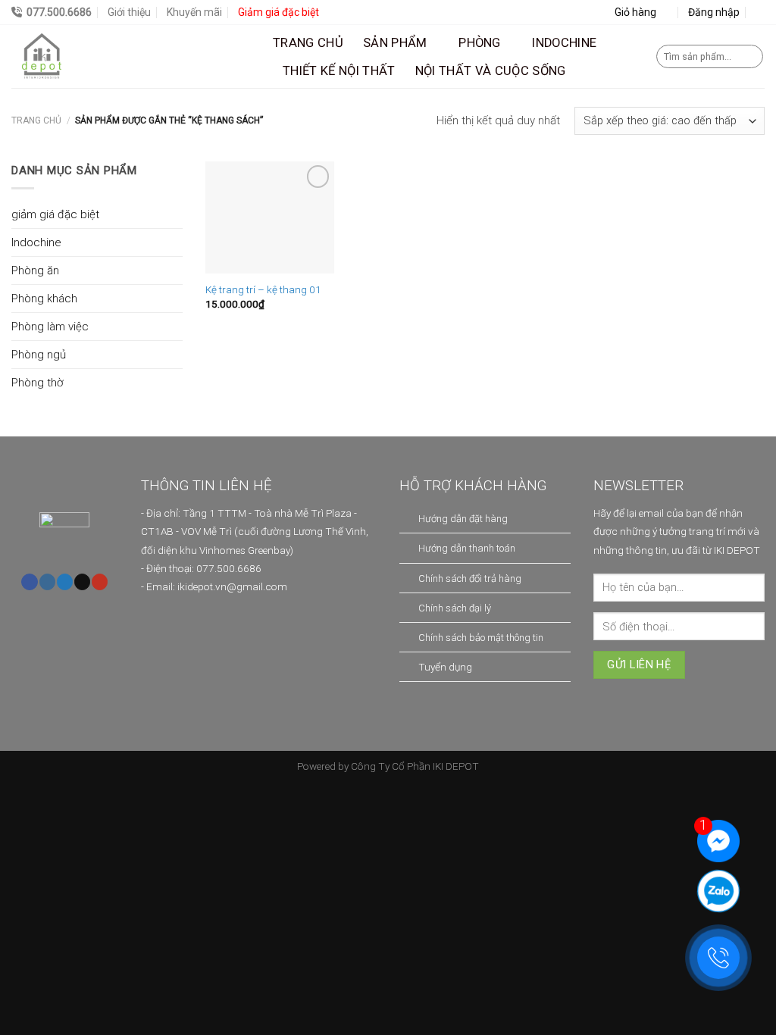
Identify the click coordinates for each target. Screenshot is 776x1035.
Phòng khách (44, 298)
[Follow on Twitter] (65, 582)
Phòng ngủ (38, 354)
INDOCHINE (564, 43)
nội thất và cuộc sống (490, 71)
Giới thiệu (129, 12)
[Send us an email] (82, 582)
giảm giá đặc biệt (55, 214)
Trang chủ (308, 43)
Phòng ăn (35, 270)
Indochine (36, 242)
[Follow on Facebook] (29, 582)
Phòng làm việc (50, 326)
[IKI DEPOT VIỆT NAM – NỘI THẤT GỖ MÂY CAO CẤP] (130, 56)
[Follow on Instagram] (47, 582)
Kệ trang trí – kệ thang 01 (263, 289)
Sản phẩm (395, 43)
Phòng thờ (37, 382)
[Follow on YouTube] (100, 582)
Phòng (479, 43)
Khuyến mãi (194, 12)
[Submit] (750, 57)
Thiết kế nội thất (339, 71)
